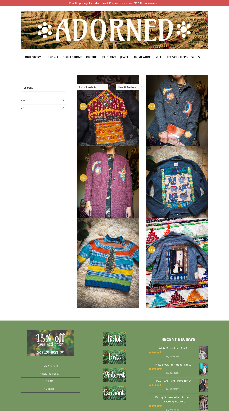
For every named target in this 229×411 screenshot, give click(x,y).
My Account (50, 366)
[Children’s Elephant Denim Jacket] (177, 191)
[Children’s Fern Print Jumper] (108, 263)
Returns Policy (50, 373)
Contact (51, 388)
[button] (199, 57)
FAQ (50, 381)
